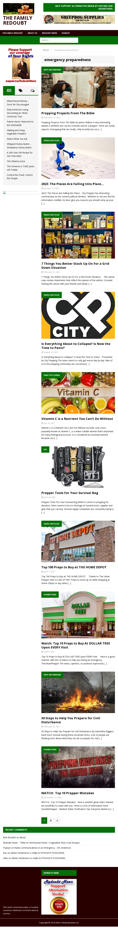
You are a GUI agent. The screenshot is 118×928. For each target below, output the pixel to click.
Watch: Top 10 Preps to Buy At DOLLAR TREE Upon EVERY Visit (75, 645)
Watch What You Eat (17, 138)
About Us (32, 33)
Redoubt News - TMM (14, 842)
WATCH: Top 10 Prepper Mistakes (67, 793)
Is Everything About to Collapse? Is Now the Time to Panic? (75, 346)
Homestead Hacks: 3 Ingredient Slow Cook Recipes (54, 842)
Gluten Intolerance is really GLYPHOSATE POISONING (37, 852)
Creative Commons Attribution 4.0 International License (20, 910)
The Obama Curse (16, 161)
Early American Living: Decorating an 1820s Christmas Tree (17, 113)
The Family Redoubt (12, 33)
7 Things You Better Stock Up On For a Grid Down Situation (75, 265)
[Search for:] (59, 40)
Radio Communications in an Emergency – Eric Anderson (42, 847)
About (23, 837)
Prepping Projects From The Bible (67, 113)
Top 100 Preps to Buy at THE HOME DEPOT (73, 567)
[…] (100, 129)
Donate (66, 33)
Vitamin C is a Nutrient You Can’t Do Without (77, 419)
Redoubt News (49, 33)
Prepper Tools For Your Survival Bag (69, 493)
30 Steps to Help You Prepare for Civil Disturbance (70, 720)
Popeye (7, 847)
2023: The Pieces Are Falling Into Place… (72, 184)
